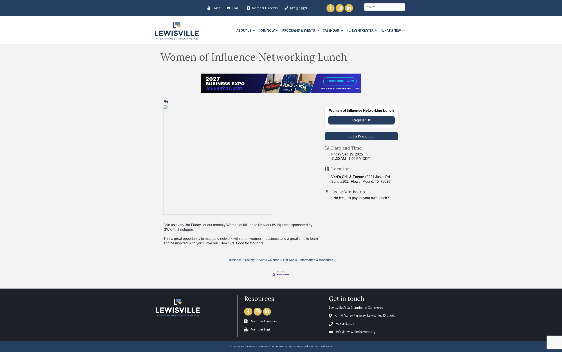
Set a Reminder (361, 136)
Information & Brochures (316, 260)
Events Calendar (269, 260)
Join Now (267, 30)
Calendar (331, 30)
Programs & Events (298, 30)
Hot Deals (290, 260)
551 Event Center (360, 30)
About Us (244, 30)
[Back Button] (166, 102)
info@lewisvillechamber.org (355, 332)
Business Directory (242, 260)
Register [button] (359, 120)
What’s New (391, 30)
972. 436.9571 (345, 323)
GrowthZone (324, 346)
